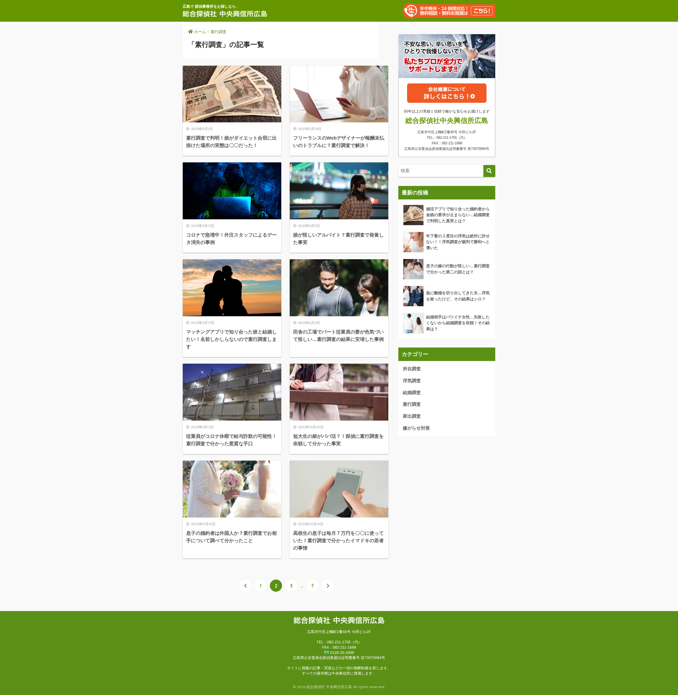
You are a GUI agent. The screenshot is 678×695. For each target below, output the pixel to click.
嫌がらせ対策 (416, 428)
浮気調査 (412, 380)
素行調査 (412, 404)
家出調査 (412, 416)
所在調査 (412, 368)
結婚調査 (412, 392)
